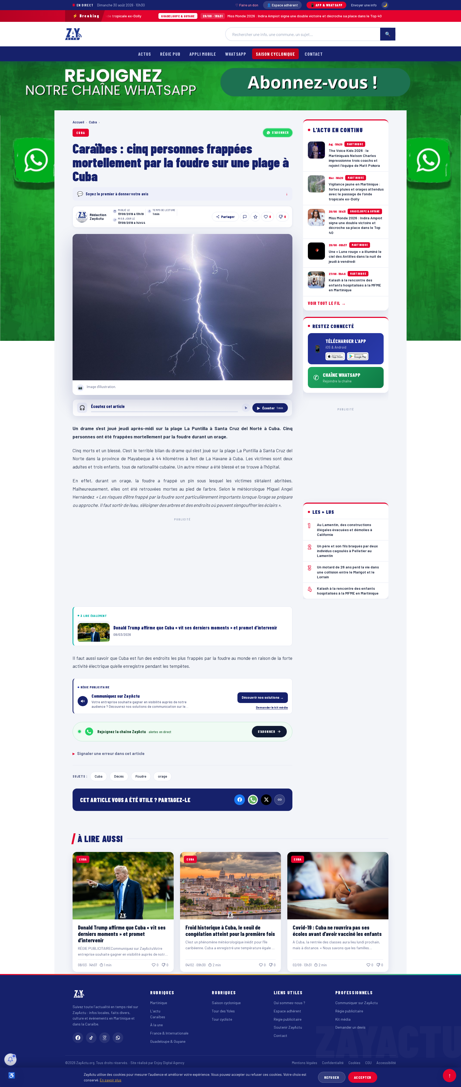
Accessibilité (386, 1063)
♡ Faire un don (246, 5)
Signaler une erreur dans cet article (109, 753)
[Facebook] (239, 799)
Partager (228, 217)
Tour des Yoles (223, 1011)
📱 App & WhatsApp (326, 5)
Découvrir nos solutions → (263, 697)
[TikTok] (91, 1037)
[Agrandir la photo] (182, 307)
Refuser (331, 1077)
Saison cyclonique (275, 53)
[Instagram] (104, 1037)
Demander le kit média (272, 707)
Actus (144, 53)
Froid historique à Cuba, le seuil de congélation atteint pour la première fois (230, 930)
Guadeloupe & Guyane (167, 1041)
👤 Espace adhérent (282, 5)
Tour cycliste (222, 1019)
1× (246, 408)
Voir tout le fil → (327, 303)
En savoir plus (110, 1080)
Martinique (158, 1002)
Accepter (362, 1077)
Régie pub (170, 53)
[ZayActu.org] (73, 34)
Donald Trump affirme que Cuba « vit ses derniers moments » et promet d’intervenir (122, 933)
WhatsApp (235, 53)
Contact (314, 53)
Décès (119, 776)
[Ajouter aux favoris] (255, 216)
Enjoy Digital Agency (169, 1063)
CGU (368, 1063)
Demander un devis (350, 1027)
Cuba (93, 122)
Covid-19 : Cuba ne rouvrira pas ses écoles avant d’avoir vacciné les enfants (337, 930)
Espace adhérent (287, 1011)
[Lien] (279, 799)
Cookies (354, 1063)
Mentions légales (304, 1063)
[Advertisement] (182, 561)
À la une (156, 1025)
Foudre (141, 776)
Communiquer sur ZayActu (356, 1002)
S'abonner (280, 132)
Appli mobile (202, 53)
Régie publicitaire (287, 1019)
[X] (266, 799)
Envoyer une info (364, 5)
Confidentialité (333, 1063)
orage (162, 776)
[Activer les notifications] (10, 1059)
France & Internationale (169, 1033)
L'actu (155, 1011)
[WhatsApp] (253, 799)
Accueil (78, 122)
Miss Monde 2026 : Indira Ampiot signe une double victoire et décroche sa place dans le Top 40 (220, 16)
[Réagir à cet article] (244, 216)
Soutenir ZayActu (288, 1027)
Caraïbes (157, 1017)
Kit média (343, 1019)
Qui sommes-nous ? (289, 1002)
